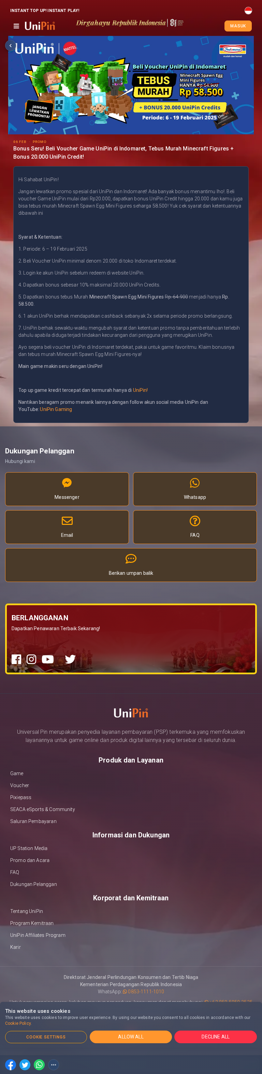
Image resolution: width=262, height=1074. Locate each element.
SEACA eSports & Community (42, 809)
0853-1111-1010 (145, 991)
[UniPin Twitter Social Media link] (70, 659)
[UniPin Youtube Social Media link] (48, 659)
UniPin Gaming (56, 409)
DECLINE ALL (216, 1036)
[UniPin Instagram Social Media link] (31, 659)
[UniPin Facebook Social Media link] (16, 659)
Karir (15, 947)
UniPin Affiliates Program (38, 935)
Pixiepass (20, 797)
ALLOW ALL (130, 1036)
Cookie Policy (18, 1023)
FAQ (14, 872)
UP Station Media (28, 848)
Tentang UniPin (26, 911)
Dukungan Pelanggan (33, 884)
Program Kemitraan (32, 923)
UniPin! (140, 390)
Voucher (19, 785)
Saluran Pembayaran (33, 821)
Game (17, 773)
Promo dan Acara (29, 860)
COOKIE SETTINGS (46, 1037)
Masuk (238, 26)
